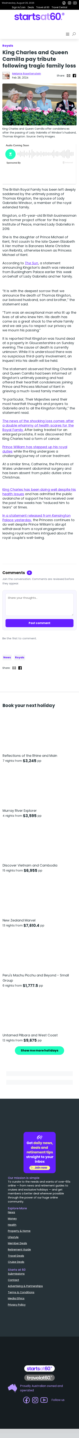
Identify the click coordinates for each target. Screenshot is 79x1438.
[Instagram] (69, 3)
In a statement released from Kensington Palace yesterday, (36, 517)
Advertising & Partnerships (25, 1286)
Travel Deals (16, 1256)
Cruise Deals (16, 1262)
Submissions (16, 1274)
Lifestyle (13, 1237)
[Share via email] (68, 75)
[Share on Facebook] (74, 75)
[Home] (40, 16)
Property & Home (19, 1231)
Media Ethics (16, 1298)
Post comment (39, 623)
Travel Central (59, 7)
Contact (13, 1280)
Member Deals (17, 1243)
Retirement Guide (19, 1249)
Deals (31, 7)
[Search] (75, 34)
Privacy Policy (17, 1305)
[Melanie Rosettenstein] (6, 75)
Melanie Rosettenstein (26, 73)
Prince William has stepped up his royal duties (34, 449)
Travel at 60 (42, 7)
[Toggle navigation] (68, 34)
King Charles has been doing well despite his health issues (39, 491)
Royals (19, 657)
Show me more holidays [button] (39, 1050)
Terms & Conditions (21, 1292)
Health (12, 1225)
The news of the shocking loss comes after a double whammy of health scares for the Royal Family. (38, 425)
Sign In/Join (19, 7)
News (7, 657)
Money (12, 1218)
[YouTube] (75, 3)
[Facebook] (64, 3)
